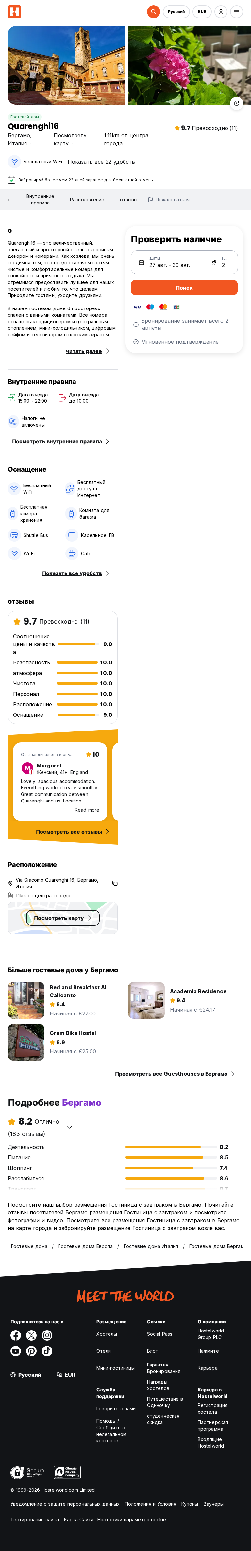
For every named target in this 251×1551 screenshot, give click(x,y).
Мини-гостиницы (115, 1368)
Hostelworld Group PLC (211, 1334)
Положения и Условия (150, 1504)
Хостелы (106, 1334)
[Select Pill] (153, 11)
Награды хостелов (158, 1385)
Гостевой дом (24, 117)
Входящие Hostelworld (211, 1442)
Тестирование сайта (34, 1519)
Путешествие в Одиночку (165, 1402)
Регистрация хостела (212, 1408)
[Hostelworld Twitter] (31, 1335)
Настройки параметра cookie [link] (131, 1519)
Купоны (189, 1504)
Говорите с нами (116, 1408)
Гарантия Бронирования (163, 1368)
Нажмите (208, 1351)
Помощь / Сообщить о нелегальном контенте (111, 1430)
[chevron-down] (69, 1127)
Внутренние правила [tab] (40, 199)
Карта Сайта (78, 1519)
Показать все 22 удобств (101, 161)
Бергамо (19, 135)
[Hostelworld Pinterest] (31, 1351)
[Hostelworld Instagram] (47, 1335)
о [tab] (9, 199)
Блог (152, 1351)
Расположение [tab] (87, 199)
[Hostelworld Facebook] (15, 1335)
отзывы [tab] (128, 199)
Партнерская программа (213, 1425)
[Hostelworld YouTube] (15, 1351)
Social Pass (159, 1334)
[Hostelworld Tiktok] (47, 1351)
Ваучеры (214, 1504)
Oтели (103, 1351)
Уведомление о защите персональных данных (65, 1504)
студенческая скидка (163, 1419)
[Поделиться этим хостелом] (236, 103)
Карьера (208, 1368)
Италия (17, 143)
